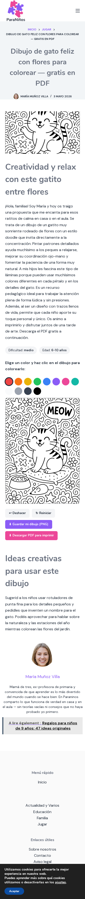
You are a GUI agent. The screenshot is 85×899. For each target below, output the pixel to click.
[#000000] (37, 391)
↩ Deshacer (17, 513)
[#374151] (28, 391)
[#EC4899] (65, 381)
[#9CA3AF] (18, 391)
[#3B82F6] (47, 381)
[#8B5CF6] (56, 381)
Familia (42, 817)
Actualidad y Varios (42, 805)
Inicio (42, 782)
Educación (42, 811)
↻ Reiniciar (43, 513)
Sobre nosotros (42, 849)
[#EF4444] (8, 381)
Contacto (42, 855)
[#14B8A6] (75, 381)
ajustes (60, 882)
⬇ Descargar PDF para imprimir (31, 535)
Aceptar (14, 891)
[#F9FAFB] (9, 391)
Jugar (42, 824)
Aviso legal (42, 861)
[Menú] (78, 11)
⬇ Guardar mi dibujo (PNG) (28, 524)
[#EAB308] (28, 381)
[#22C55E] (37, 381)
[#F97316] (18, 381)
